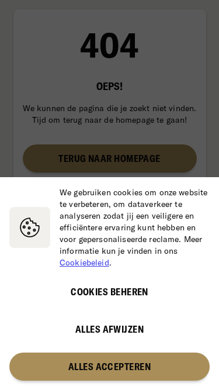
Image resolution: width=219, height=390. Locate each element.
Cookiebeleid (84, 262)
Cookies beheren (109, 292)
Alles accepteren (109, 366)
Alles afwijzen (109, 329)
